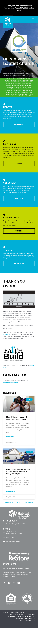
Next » (30, 503)
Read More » (10, 437)
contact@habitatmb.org (10, 382)
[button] (33, 19)
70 (26, 503)
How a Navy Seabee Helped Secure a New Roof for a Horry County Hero (18, 472)
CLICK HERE (6, 334)
